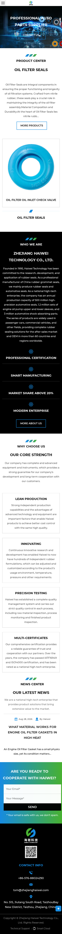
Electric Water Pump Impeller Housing (31, 198)
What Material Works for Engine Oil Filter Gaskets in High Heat (31, 732)
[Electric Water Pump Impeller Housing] (31, 173)
